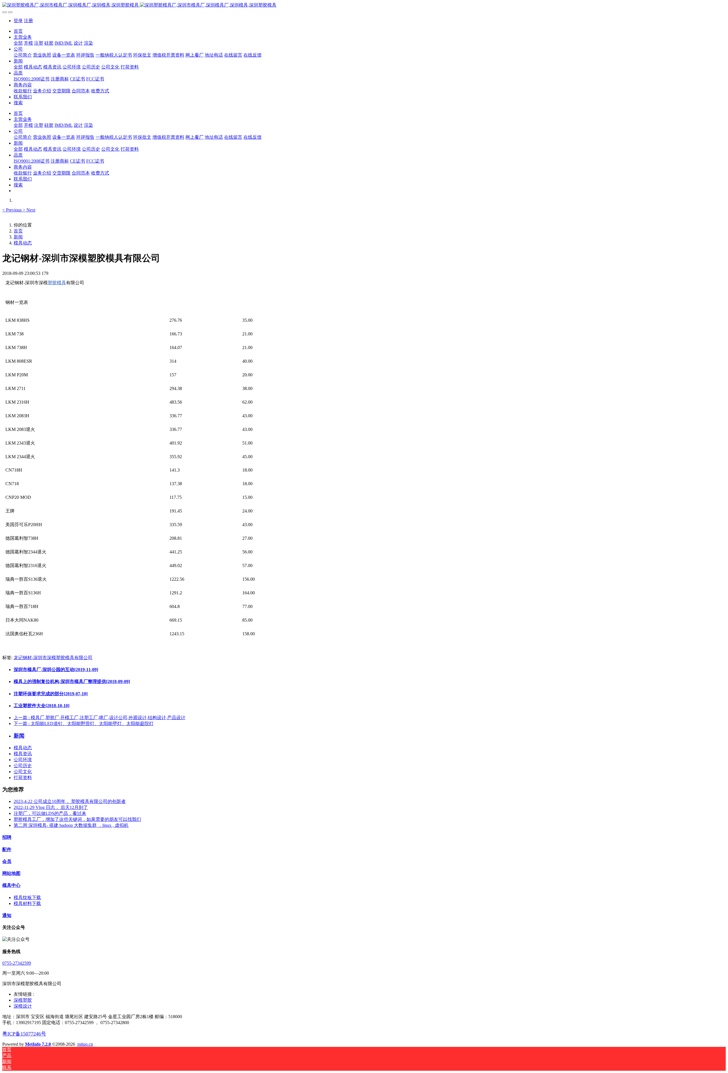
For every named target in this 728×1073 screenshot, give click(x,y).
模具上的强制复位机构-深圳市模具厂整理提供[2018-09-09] (72, 681)
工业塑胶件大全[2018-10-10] (41, 705)
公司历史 (23, 765)
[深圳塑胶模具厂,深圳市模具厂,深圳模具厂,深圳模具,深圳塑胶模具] (364, 5)
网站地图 (11, 873)
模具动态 (23, 242)
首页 (18, 31)
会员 (6, 861)
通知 (6, 915)
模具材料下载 (27, 903)
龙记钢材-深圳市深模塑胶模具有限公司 (53, 657)
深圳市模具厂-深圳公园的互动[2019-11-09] (56, 669)
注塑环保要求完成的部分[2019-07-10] (51, 693)
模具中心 (11, 885)
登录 (18, 20)
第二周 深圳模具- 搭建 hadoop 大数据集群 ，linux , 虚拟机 (71, 825)
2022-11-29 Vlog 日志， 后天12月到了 (51, 807)
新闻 (18, 236)
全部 (18, 43)
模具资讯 (23, 753)
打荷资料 (23, 777)
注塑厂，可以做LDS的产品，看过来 (50, 813)
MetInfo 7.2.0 (38, 1044)
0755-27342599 (16, 963)
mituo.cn (85, 1044)
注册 (28, 20)
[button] (12, 209)
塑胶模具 (57, 282)
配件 (6, 849)
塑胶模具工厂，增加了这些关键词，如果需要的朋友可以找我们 (77, 819)
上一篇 (99, 717)
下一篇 (84, 723)
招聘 (6, 837)
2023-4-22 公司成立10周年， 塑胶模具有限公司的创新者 (70, 801)
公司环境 (23, 759)
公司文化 (23, 771)
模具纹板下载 (27, 897)
